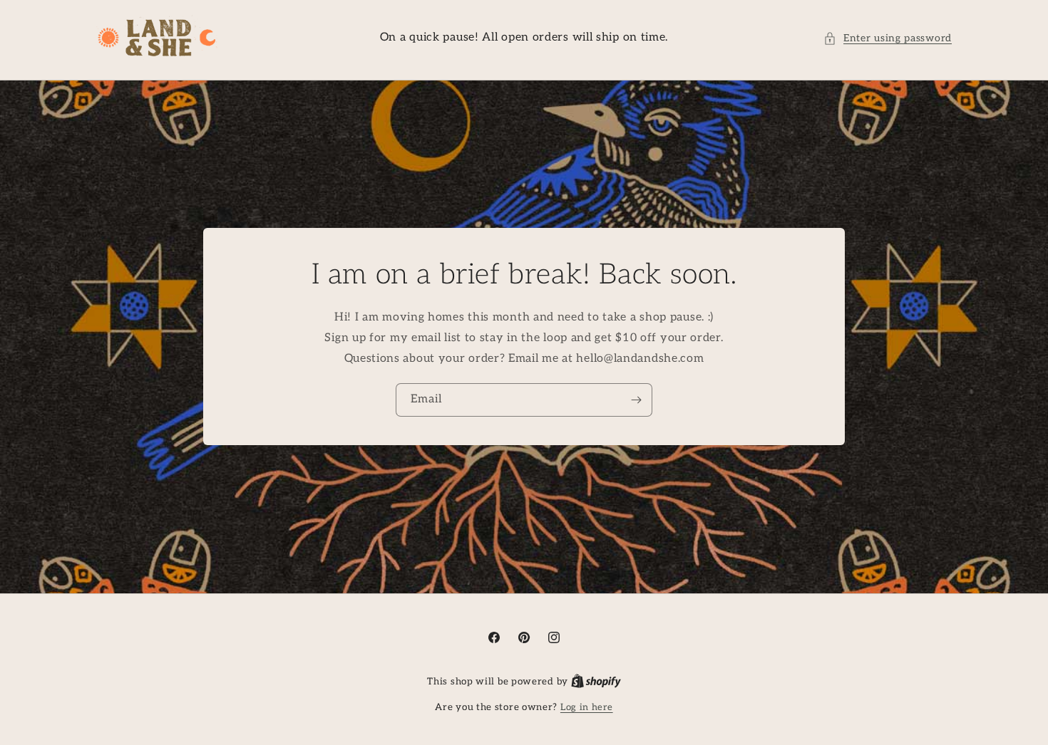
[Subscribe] (636, 400)
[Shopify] (596, 681)
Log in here (586, 707)
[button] (887, 38)
